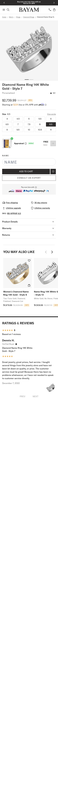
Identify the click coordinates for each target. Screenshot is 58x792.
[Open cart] (54, 9)
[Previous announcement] (4, 2)
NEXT (35, 396)
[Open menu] (3, 9)
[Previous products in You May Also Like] (46, 252)
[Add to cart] (29, 285)
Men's (11, 17)
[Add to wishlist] (53, 171)
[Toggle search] (8, 9)
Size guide (51, 114)
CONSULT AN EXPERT (29, 178)
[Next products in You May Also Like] (52, 252)
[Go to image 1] (27, 79)
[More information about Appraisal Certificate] (25, 143)
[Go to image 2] (31, 79)
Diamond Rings (28, 17)
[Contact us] (50, 9)
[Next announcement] (54, 2)
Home (4, 17)
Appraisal (19, 143)
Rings (18, 17)
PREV (22, 396)
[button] (29, 189)
